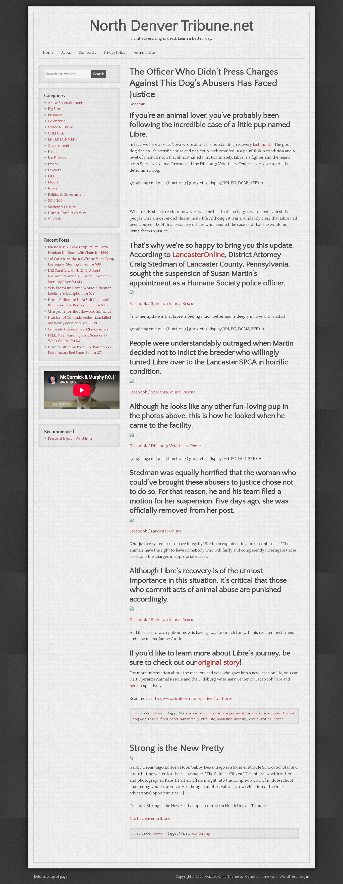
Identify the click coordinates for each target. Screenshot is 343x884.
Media (53, 182)
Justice (202, 719)
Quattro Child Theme (222, 877)
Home (48, 53)
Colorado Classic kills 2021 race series (78, 329)
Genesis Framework (261, 877)
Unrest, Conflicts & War (67, 213)
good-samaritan (182, 719)
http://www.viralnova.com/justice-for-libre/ (192, 698)
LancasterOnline (198, 255)
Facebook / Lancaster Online (155, 531)
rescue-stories (259, 719)
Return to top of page (51, 877)
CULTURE (56, 133)
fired (164, 719)
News (157, 713)
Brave (277, 713)
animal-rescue (259, 713)
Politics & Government (66, 195)
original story (219, 662)
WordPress (288, 877)
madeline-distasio (231, 719)
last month (262, 144)
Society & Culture (62, 207)
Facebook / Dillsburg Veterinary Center (165, 446)
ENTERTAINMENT (63, 140)
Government (58, 146)
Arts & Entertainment (65, 103)
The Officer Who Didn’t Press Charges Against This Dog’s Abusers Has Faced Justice (204, 83)
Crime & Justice (60, 127)
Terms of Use (144, 53)
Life (212, 719)
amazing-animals (231, 713)
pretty (192, 834)
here (278, 679)
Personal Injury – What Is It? (70, 439)
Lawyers (54, 170)
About (66, 53)
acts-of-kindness (202, 713)
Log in (304, 877)
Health (53, 152)
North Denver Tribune (150, 818)
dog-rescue (149, 719)
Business (55, 115)
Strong (277, 719)
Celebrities (56, 121)
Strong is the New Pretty (177, 748)
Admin (139, 104)
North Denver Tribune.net (171, 26)
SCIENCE (55, 201)
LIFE (51, 176)
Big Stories (56, 109)
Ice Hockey (57, 158)
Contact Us (87, 53)
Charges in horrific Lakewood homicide (79, 312)
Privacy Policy (114, 53)
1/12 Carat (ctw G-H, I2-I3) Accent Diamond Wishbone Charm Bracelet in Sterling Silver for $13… (79, 276)
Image (53, 164)
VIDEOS (54, 219)
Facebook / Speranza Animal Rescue (162, 303)
